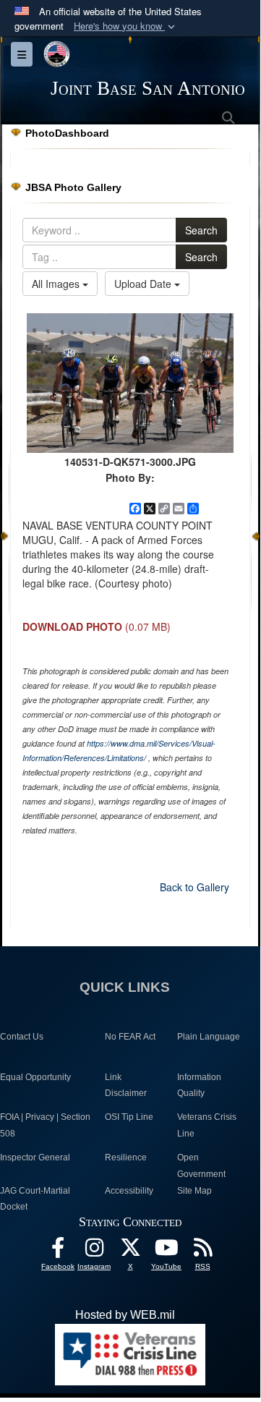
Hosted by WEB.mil (125, 1315)
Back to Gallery (194, 887)
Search (201, 230)
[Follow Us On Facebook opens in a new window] (58, 1251)
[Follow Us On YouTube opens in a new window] (166, 1251)
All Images (57, 283)
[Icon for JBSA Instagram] (94, 1251)
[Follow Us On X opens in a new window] (130, 1251)
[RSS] (202, 1251)
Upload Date (144, 283)
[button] (126, 26)
